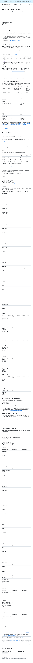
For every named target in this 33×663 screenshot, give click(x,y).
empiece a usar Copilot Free (12, 34)
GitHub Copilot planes (7, 30)
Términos (9, 659)
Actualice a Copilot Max (14, 54)
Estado (16, 659)
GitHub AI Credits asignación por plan (9, 150)
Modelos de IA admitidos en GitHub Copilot (10, 635)
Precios (19, 659)
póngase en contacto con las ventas (23, 66)
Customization (5, 338)
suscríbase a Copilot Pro (14, 44)
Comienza (12, 6)
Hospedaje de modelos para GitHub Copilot (15, 640)
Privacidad (12, 659)
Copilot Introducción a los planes (10, 81)
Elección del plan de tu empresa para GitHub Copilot (14, 410)
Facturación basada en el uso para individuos (9, 166)
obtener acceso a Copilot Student (14, 40)
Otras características (6, 374)
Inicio (3, 6)
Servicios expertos (23, 659)
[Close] (30, 1)
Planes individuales (6, 128)
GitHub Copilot (8, 6)
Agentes (3, 313)
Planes (15, 6)
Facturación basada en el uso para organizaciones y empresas (16, 124)
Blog (27, 659)
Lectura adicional (6, 630)
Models (3, 186)
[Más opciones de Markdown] (10, 15)
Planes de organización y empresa (8, 129)
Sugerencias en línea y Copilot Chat (9, 168)
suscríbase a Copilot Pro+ (15, 49)
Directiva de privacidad (4, 654)
